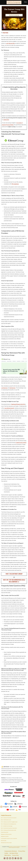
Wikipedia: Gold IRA (4, 836)
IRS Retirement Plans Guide (6, 842)
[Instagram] (10, 858)
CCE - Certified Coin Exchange (6, 826)
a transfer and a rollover (20, 442)
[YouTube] (15, 858)
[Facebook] (7, 858)
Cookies (6, 853)
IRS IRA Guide (3, 840)
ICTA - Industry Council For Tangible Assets (9, 821)
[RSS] (21, 858)
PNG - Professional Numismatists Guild (8, 830)
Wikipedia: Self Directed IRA (6, 834)
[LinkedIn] (18, 858)
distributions (12, 388)
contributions (4, 388)
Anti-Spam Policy (14, 853)
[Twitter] (5, 858)
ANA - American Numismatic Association (8, 817)
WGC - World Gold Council (6, 819)
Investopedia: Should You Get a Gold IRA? (9, 838)
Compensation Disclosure (10, 851)
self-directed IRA (10, 43)
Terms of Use (15, 855)
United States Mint (4, 832)
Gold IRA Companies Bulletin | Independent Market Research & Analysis (17, 847)
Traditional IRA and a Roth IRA (18, 404)
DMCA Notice (7, 855)
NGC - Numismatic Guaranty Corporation (9, 828)
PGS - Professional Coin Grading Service (8, 824)
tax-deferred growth (9, 408)
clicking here (6, 119)
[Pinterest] (13, 858)
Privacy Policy (21, 851)
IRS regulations (15, 184)
